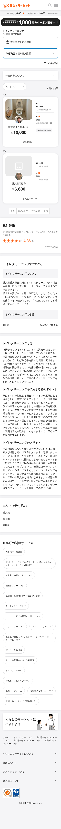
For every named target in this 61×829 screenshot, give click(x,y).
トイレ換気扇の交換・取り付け (20, 660)
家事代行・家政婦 (14, 551)
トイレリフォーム (14, 670)
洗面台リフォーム (14, 690)
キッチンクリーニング (16, 605)
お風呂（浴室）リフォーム (18, 680)
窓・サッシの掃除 (14, 649)
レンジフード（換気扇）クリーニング (23, 616)
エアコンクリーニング (42, 626)
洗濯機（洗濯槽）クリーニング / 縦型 (23, 595)
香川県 (6, 512)
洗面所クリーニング (15, 585)
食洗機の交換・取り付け (41, 690)
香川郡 (6, 519)
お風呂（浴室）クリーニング (19, 575)
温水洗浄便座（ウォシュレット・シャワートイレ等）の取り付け (28, 638)
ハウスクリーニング (15, 626)
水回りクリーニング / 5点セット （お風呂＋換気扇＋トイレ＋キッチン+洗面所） (29, 563)
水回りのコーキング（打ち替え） (21, 700)
